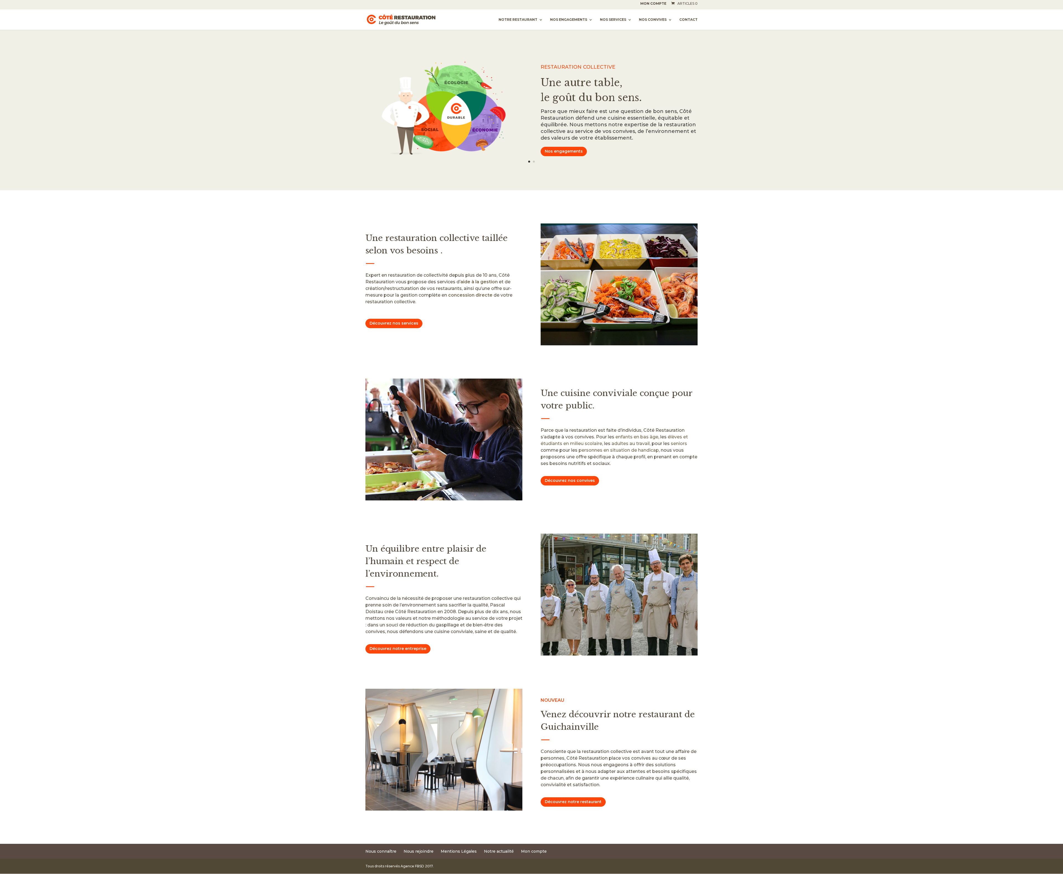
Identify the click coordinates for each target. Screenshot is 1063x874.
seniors (679, 443)
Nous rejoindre (419, 851)
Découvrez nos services (394, 323)
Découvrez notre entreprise (398, 648)
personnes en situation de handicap (619, 450)
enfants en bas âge (636, 436)
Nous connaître (380, 851)
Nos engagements (568, 20)
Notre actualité (499, 851)
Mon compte (653, 4)
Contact (688, 20)
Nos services (613, 20)
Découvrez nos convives (570, 480)
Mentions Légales (459, 851)
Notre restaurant (518, 20)
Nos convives (653, 20)
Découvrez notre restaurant (573, 801)
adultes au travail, (631, 443)
